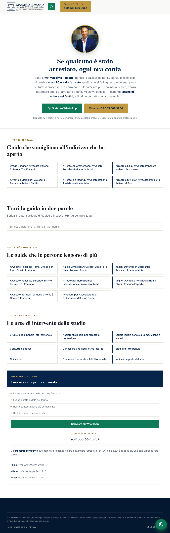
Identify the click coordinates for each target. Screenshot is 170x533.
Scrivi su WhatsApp (64, 108)
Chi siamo (16, 359)
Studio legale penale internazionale (31, 334)
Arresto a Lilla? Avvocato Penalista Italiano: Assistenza (136, 167)
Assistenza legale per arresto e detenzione (81, 336)
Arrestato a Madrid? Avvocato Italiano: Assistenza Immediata (85, 181)
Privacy (32, 527)
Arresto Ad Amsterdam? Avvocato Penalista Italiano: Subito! (83, 167)
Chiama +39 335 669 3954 (106, 108)
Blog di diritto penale (128, 348)
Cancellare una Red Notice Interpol (83, 348)
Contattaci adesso (21, 348)
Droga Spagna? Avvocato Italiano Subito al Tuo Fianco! (29, 167)
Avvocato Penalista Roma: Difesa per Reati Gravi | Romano (31, 268)
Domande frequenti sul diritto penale (84, 359)
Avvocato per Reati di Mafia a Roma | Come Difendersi (31, 296)
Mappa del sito (20, 527)
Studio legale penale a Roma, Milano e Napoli (138, 336)
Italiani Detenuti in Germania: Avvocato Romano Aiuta (133, 268)
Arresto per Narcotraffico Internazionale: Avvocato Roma (81, 282)
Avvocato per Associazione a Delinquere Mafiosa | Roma (79, 296)
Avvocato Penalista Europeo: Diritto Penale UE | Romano (31, 282)
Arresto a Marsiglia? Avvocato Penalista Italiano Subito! (27, 181)
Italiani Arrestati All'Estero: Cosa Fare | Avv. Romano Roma (85, 268)
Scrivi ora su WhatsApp (85, 423)
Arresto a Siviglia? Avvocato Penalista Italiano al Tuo (138, 181)
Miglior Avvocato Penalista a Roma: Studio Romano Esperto (136, 282)
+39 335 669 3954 (154, 527)
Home (9, 527)
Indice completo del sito (130, 359)
